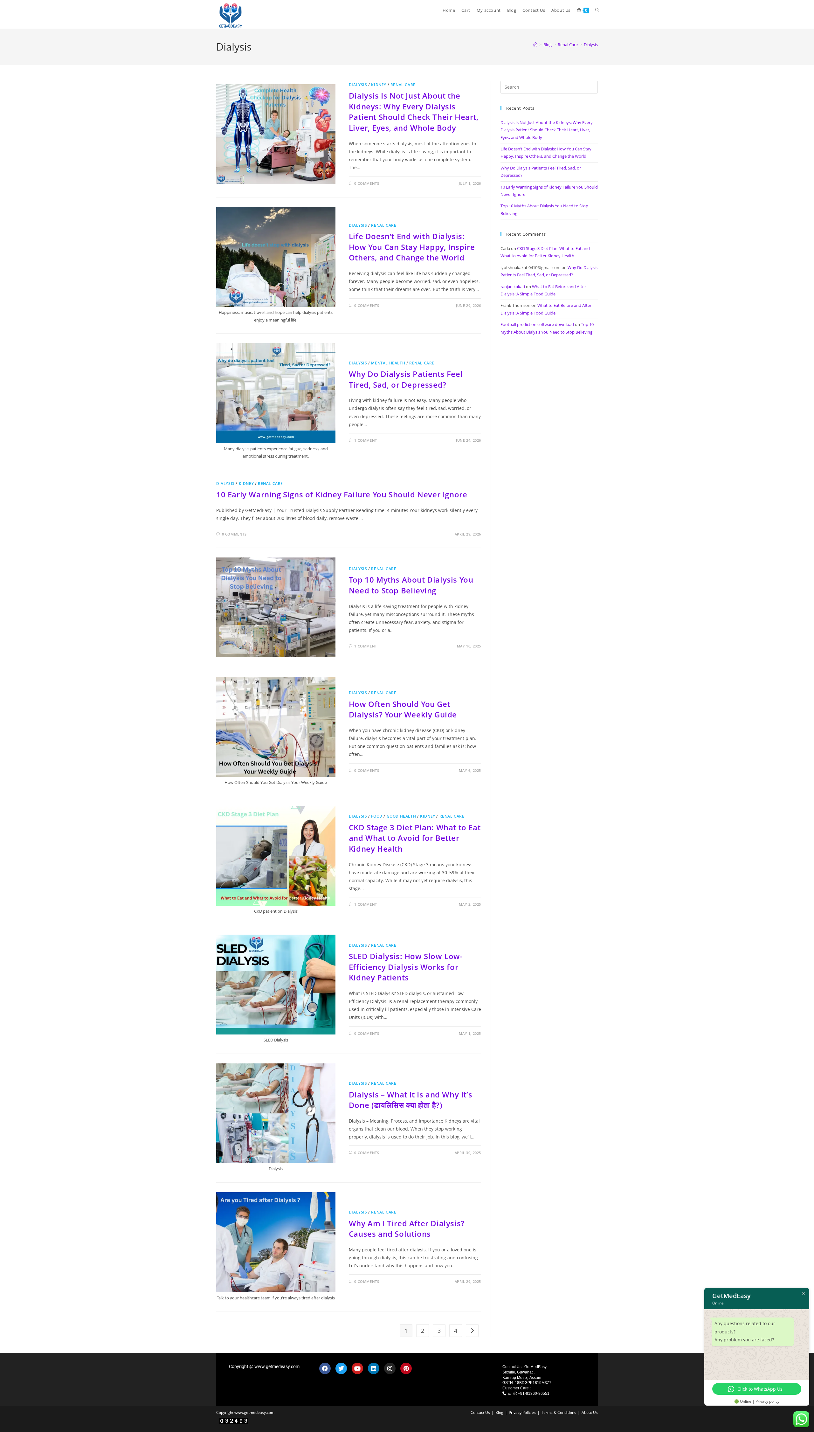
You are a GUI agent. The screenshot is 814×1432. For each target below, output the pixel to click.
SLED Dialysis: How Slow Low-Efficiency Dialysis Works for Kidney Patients (406, 967)
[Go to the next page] (472, 1330)
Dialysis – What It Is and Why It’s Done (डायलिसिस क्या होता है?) (410, 1099)
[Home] (535, 44)
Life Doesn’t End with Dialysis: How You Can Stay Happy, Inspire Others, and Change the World (412, 247)
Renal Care (403, 84)
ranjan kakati (512, 286)
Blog (499, 1412)
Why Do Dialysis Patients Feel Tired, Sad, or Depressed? (406, 379)
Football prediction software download (537, 324)
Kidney (378, 84)
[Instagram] (390, 1368)
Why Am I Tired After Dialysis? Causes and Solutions (407, 1228)
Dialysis (591, 44)
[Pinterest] (406, 1368)
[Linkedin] (373, 1368)
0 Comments (366, 183)
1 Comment (365, 440)
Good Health (401, 816)
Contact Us (480, 1412)
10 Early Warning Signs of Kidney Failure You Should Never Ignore (341, 494)
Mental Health (388, 363)
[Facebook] (325, 1368)
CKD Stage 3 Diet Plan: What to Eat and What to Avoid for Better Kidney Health (414, 838)
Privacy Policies (522, 1412)
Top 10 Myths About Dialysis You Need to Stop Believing (411, 585)
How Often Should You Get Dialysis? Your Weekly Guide (403, 709)
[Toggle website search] (597, 10)
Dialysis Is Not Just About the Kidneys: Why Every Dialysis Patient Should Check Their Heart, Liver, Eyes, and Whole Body (414, 111)
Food (376, 816)
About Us (590, 1412)
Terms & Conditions (558, 1412)
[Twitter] (341, 1368)
